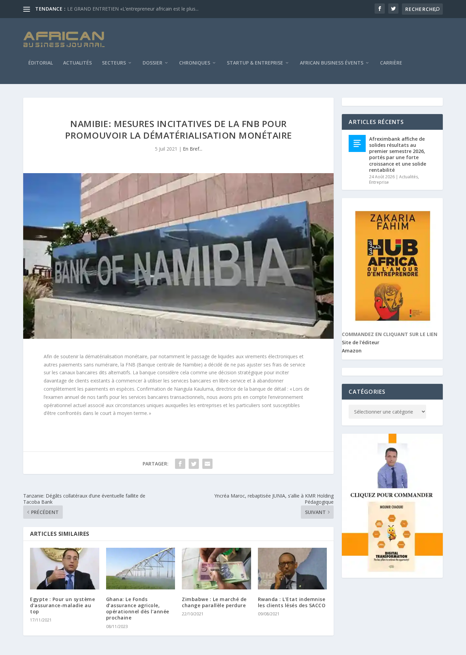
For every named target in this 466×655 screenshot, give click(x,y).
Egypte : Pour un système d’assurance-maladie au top (62, 605)
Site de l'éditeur (360, 342)
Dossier (152, 63)
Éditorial (40, 63)
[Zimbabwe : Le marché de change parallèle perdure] (216, 568)
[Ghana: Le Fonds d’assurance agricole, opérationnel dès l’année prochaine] (140, 568)
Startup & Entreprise (255, 63)
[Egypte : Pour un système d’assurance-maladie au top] (64, 568)
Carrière (391, 63)
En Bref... (192, 148)
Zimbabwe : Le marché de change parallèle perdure (214, 602)
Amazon (352, 350)
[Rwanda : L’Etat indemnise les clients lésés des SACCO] (292, 568)
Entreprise (379, 182)
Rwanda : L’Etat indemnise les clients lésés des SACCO (292, 602)
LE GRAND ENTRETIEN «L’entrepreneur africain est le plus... (133, 8)
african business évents (331, 63)
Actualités (77, 63)
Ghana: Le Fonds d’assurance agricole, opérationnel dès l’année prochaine (137, 608)
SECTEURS (114, 63)
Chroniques (194, 63)
